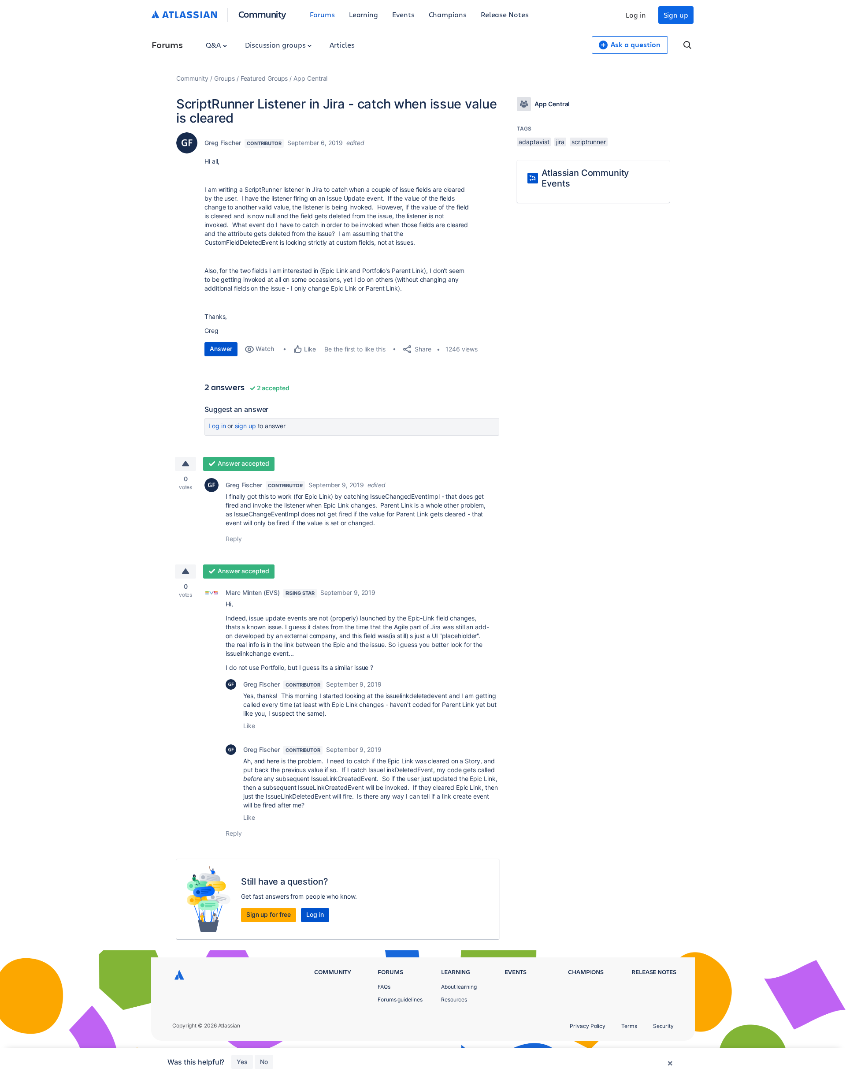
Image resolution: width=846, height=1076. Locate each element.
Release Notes (505, 14)
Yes (242, 1061)
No (264, 1061)
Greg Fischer (222, 142)
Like (249, 725)
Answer (221, 348)
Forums (322, 14)
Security (663, 1026)
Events (403, 14)
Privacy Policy (587, 1026)
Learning (363, 14)
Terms (629, 1026)
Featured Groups (264, 78)
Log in (636, 14)
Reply (234, 538)
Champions (448, 14)
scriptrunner (588, 142)
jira (560, 142)
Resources (454, 999)
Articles (342, 44)
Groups (224, 78)
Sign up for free (268, 914)
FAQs (384, 986)
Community (262, 13)
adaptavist (534, 142)
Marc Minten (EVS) (253, 592)
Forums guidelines (400, 999)
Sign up (676, 14)
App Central (310, 78)
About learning (459, 986)
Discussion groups (276, 44)
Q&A (214, 44)
